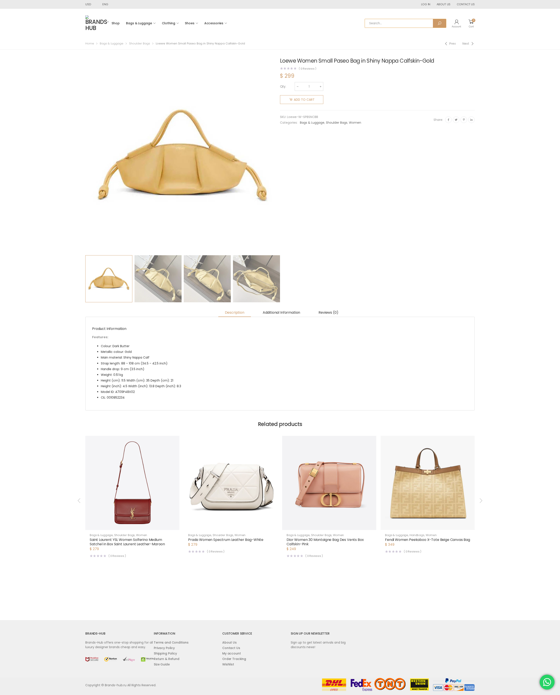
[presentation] (84, 155)
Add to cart (304, 99)
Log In (425, 4)
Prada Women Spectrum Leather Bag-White (225, 539)
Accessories (213, 23)
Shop (115, 23)
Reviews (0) (328, 312)
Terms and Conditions (171, 642)
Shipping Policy (165, 653)
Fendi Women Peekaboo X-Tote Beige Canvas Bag (427, 539)
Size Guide (162, 664)
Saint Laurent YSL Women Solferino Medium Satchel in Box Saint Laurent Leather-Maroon (127, 542)
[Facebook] (448, 119)
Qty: (283, 86)
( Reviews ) (307, 68)
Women (355, 122)
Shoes (189, 23)
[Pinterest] (463, 119)
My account (231, 653)
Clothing (168, 23)
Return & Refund (166, 659)
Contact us (466, 4)
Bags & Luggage (139, 23)
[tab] (234, 313)
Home (89, 43)
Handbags (417, 535)
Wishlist (228, 664)
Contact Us (231, 648)
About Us (229, 642)
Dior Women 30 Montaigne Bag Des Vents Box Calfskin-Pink (325, 542)
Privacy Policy (164, 648)
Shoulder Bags (139, 43)
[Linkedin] (471, 119)
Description (234, 312)
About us (443, 4)
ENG (105, 4)
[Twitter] (456, 119)
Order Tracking (234, 659)
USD (88, 4)
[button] (132, 525)
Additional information (281, 312)
